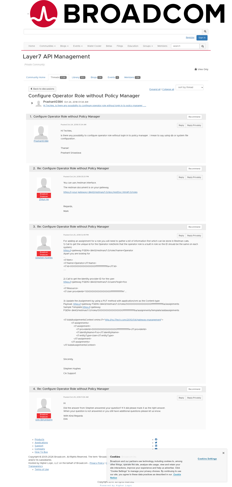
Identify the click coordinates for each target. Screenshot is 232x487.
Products (39, 439)
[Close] (223, 453)
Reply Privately (194, 125)
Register (190, 38)
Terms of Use (42, 469)
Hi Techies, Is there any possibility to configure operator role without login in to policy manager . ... (94, 106)
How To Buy (41, 452)
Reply (181, 125)
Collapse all (168, 89)
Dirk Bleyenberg (44, 420)
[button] (205, 31)
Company (40, 449)
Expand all (154, 89)
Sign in (202, 38)
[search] (202, 46)
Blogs (96, 77)
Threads (58, 77)
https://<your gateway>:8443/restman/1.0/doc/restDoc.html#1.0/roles (100, 192)
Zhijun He (44, 199)
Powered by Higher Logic (116, 485)
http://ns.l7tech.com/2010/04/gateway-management (133, 320)
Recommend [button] (194, 117)
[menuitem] (191, 37)
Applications (41, 443)
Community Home (35, 77)
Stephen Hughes (44, 258)
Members (131, 77)
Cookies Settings (207, 458)
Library (78, 77)
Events (113, 77)
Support (39, 446)
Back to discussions (43, 89)
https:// (67, 250)
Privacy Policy (97, 463)
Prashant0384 (41, 141)
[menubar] (191, 37)
